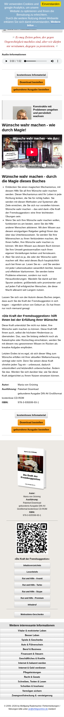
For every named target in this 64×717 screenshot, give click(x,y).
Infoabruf (32, 605)
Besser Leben (32, 635)
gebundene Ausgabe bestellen (31, 89)
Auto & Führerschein (32, 645)
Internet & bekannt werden (32, 663)
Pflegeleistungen (32, 672)
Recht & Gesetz (32, 677)
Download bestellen (31, 82)
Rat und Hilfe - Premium (32, 598)
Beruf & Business (32, 649)
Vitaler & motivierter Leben (32, 631)
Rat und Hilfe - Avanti (32, 578)
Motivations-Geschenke (32, 614)
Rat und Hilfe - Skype (32, 591)
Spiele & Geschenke (32, 640)
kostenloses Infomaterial (31, 74)
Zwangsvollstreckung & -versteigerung (32, 695)
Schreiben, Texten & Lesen (32, 681)
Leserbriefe (32, 572)
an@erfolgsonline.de (38, 709)
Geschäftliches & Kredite (32, 658)
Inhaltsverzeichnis (32, 565)
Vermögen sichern (32, 691)
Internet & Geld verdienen (32, 668)
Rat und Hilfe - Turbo (32, 585)
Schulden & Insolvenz (32, 686)
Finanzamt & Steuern (32, 654)
